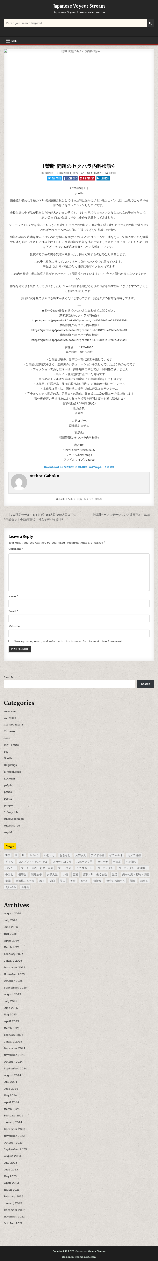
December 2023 (14, 1129)
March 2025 (12, 1028)
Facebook (71, 178)
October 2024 (13, 1062)
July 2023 (10, 1163)
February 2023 (13, 1196)
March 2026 (12, 947)
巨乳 (75, 874)
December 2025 (14, 968)
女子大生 (52, 874)
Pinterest (88, 178)
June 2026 (11, 927)
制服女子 (36, 874)
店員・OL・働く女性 (95, 874)
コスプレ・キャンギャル (33, 861)
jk (16, 855)
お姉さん (80, 855)
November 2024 (14, 1055)
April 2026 (11, 941)
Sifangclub (11, 812)
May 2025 (10, 1015)
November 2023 (14, 1136)
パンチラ (10, 868)
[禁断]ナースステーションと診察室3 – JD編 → (123, 514)
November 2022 (14, 1217)
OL (23, 855)
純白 (52, 880)
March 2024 (12, 1109)
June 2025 (11, 1008)
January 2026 (13, 961)
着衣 (42, 880)
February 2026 (13, 954)
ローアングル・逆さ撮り (133, 868)
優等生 (98, 499)
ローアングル (105, 868)
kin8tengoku (12, 772)
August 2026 (12, 914)
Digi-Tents (11, 745)
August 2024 (12, 1075)
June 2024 (11, 1089)
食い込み (10, 887)
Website (14, 626)
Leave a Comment (94, 173)
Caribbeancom (13, 725)
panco (8, 792)
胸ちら (84, 880)
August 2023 (12, 1156)
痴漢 (8, 880)
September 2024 (15, 1069)
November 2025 (14, 974)
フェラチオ (64, 868)
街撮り (97, 880)
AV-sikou (10, 718)
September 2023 (15, 1149)
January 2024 (13, 1122)
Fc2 (6, 752)
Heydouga (10, 765)
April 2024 (11, 1102)
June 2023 (11, 1170)
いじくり (49, 855)
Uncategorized (14, 819)
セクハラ (89, 499)
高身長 (25, 887)
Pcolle (112, 173)
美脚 (73, 880)
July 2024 (10, 1082)
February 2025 (13, 1035)
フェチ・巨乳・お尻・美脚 (37, 868)
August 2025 (12, 994)
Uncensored (12, 826)
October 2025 (13, 981)
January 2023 (13, 1203)
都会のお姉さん (115, 880)
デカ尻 (117, 861)
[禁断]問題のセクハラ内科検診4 (79, 166)
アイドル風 (97, 855)
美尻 (62, 880)
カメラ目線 (134, 855)
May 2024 (10, 1095)
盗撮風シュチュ (25, 880)
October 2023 (13, 1143)
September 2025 (15, 988)
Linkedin (105, 178)
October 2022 (13, 1223)
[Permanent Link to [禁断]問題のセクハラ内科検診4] (79, 105)
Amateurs (10, 711)
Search (8, 677)
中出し (9, 874)
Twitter (56, 178)
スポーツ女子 (84, 861)
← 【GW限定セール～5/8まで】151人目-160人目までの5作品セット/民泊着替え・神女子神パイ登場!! (40, 517)
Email (13, 611)
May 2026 (10, 934)
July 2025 (10, 1001)
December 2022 (14, 1210)
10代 (7, 855)
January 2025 (13, 1042)
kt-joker (9, 779)
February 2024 (13, 1116)
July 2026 (10, 920)
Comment (15, 549)
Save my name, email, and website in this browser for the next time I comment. (68, 641)
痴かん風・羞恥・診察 (135, 874)
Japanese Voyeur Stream (79, 6)
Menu (14, 41)
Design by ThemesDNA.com (79, 1257)
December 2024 (14, 1048)
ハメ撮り (131, 861)
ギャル (9, 861)
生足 (114, 874)
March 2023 (12, 1190)
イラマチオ (116, 855)
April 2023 (11, 1183)
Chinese (9, 731)
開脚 (132, 880)
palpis (8, 785)
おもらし (65, 855)
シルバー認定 (75, 499)
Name (13, 596)
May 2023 (10, 1176)
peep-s (9, 805)
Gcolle (8, 758)
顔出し (144, 880)
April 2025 (11, 1021)
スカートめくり (62, 861)
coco (7, 738)
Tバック (34, 855)
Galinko (49, 173)
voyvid (8, 832)
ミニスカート (84, 868)
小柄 (65, 874)
